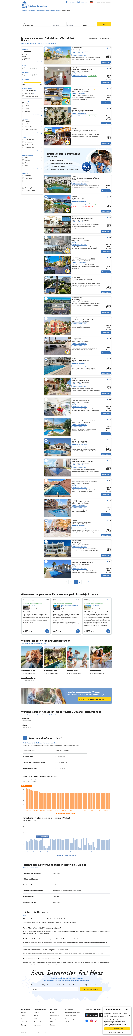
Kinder (33, 124)
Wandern (33, 160)
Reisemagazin (54, 1019)
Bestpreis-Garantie (33, 190)
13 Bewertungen (82, 73)
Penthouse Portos (77, 299)
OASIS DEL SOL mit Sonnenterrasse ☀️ (83, 90)
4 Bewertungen (82, 113)
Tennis (33, 165)
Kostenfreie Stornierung (33, 96)
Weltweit (24, 1022)
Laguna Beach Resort (78, 198)
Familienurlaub (33, 144)
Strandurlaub (33, 142)
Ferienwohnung (33, 178)
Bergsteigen (33, 163)
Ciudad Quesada (67, 931)
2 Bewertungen (82, 52)
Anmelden (72, 2)
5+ (36, 68)
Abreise (69, 23)
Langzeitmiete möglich (33, 129)
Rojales (77, 931)
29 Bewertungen (82, 404)
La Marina (85, 953)
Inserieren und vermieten (72, 1012)
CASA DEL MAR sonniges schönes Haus (84, 130)
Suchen (104, 24)
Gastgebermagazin (70, 1015)
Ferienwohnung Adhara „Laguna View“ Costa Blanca (85, 178)
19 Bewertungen (82, 566)
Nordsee (23, 1012)
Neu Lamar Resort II (78, 239)
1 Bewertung (81, 93)
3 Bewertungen (82, 424)
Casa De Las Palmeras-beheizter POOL (83, 259)
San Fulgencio (98, 953)
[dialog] (117, 1020)
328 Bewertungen (82, 444)
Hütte (33, 181)
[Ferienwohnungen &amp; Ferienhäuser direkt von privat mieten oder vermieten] (34, 6)
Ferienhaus (33, 175)
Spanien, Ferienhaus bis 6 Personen (82, 218)
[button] (117, 1032)
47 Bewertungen (82, 383)
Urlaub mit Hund (33, 139)
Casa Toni (74, 340)
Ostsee (23, 1015)
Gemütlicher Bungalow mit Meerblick (83, 320)
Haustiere (33, 121)
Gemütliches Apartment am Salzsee (82, 69)
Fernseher (33, 111)
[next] (85, 582)
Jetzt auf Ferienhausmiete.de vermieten (94, 699)
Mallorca (23, 1019)
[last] (89, 582)
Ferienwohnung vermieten (104, 2)
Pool (33, 103)
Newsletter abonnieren (91, 989)
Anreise (55, 23)
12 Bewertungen (82, 262)
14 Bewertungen (82, 485)
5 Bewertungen (82, 201)
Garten (33, 108)
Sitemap (23, 1025)
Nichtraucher (33, 126)
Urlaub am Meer (33, 147)
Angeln (33, 157)
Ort (24, 23)
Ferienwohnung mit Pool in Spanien (82, 279)
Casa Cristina (76, 49)
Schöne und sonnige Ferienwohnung (82, 110)
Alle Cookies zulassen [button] (117, 1028)
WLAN (33, 106)
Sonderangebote (33, 188)
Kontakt (52, 1025)
